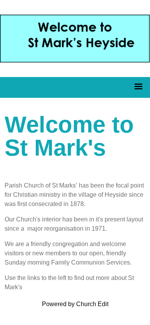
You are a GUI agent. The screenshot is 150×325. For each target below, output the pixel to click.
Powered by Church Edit (75, 304)
